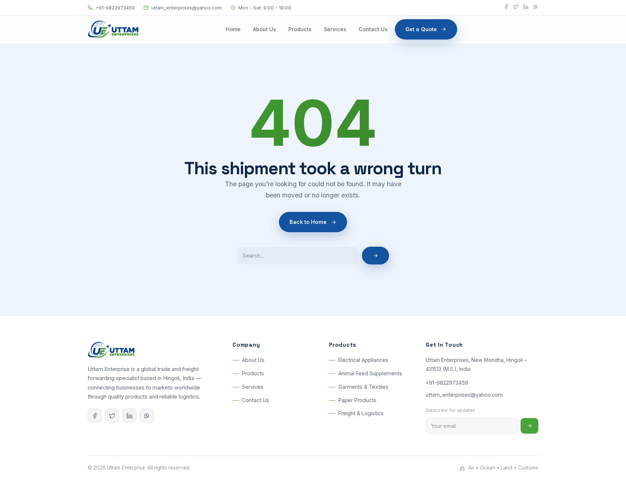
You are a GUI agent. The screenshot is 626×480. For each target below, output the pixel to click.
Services (335, 29)
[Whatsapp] (535, 8)
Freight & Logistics (361, 413)
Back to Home (308, 222)
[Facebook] (506, 8)
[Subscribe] (529, 426)
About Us (264, 29)
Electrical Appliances (363, 360)
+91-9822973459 (115, 8)
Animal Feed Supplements (370, 374)
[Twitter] (516, 8)
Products (300, 29)
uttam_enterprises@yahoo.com (186, 8)
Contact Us (373, 29)
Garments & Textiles (363, 387)
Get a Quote (421, 29)
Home (233, 29)
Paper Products (357, 400)
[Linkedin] (526, 8)
